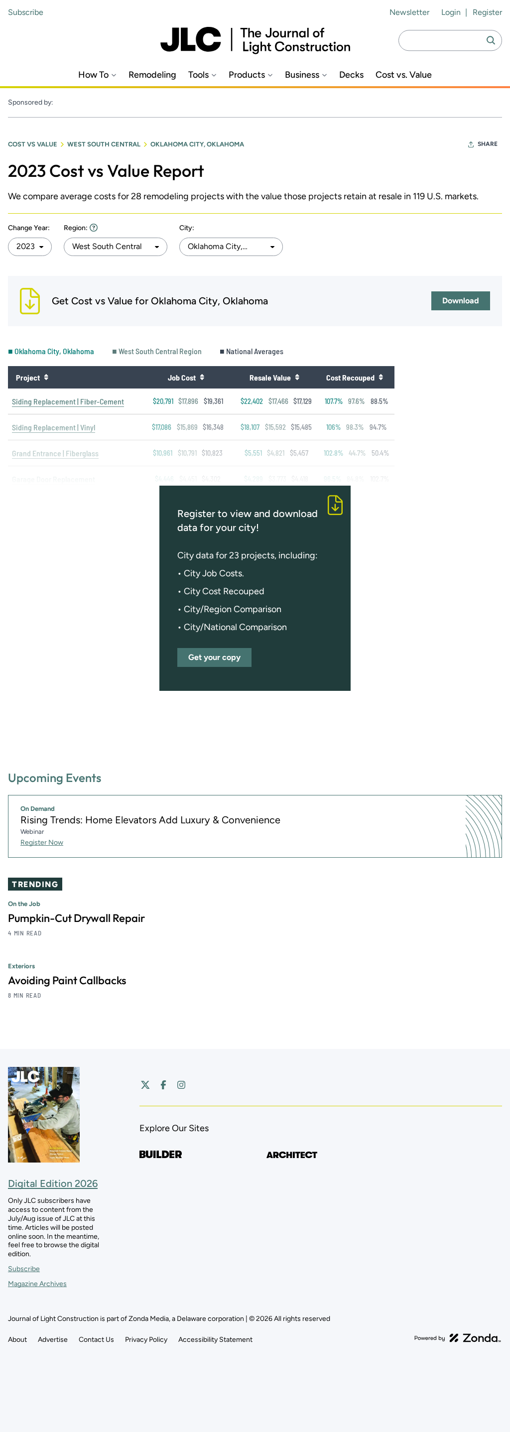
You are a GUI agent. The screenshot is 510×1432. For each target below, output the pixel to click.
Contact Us (96, 1339)
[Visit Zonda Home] (457, 1337)
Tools (198, 75)
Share (488, 143)
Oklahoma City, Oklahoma (197, 144)
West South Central (103, 144)
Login (451, 12)
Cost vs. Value (404, 75)
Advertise (53, 1339)
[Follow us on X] (145, 1085)
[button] (30, 247)
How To (93, 75)
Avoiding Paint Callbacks (67, 980)
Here (94, 227)
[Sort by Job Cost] (202, 377)
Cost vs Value (32, 144)
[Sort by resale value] (297, 377)
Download (460, 300)
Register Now (41, 842)
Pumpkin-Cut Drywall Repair (76, 918)
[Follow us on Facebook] (163, 1085)
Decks (351, 75)
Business (302, 75)
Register (487, 12)
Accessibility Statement (215, 1339)
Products (247, 75)
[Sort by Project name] (46, 377)
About (17, 1339)
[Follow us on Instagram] (181, 1085)
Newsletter (409, 12)
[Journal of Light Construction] (255, 40)
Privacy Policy (146, 1339)
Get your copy (214, 657)
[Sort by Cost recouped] (380, 377)
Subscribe (25, 12)
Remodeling (152, 75)
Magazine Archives (37, 1284)
